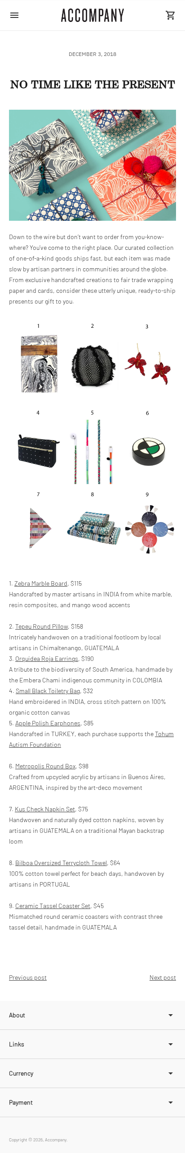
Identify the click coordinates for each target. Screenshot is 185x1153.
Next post (163, 977)
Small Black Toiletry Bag (48, 690)
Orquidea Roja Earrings (46, 658)
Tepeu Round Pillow (41, 626)
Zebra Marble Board (40, 583)
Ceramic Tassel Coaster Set (52, 905)
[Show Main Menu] (14, 15)
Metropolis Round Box (45, 766)
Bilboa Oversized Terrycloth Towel (61, 862)
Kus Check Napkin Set (45, 809)
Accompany (55, 1139)
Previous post (28, 977)
